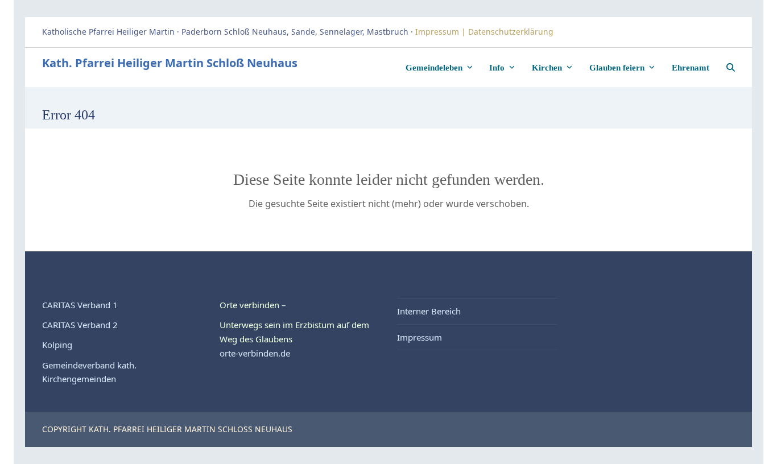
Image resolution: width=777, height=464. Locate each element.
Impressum (419, 337)
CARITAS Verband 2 (80, 324)
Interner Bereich (429, 311)
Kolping (57, 344)
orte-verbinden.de (255, 353)
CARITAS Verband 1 (80, 304)
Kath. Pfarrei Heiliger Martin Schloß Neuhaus (169, 63)
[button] (730, 67)
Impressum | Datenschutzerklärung (485, 31)
